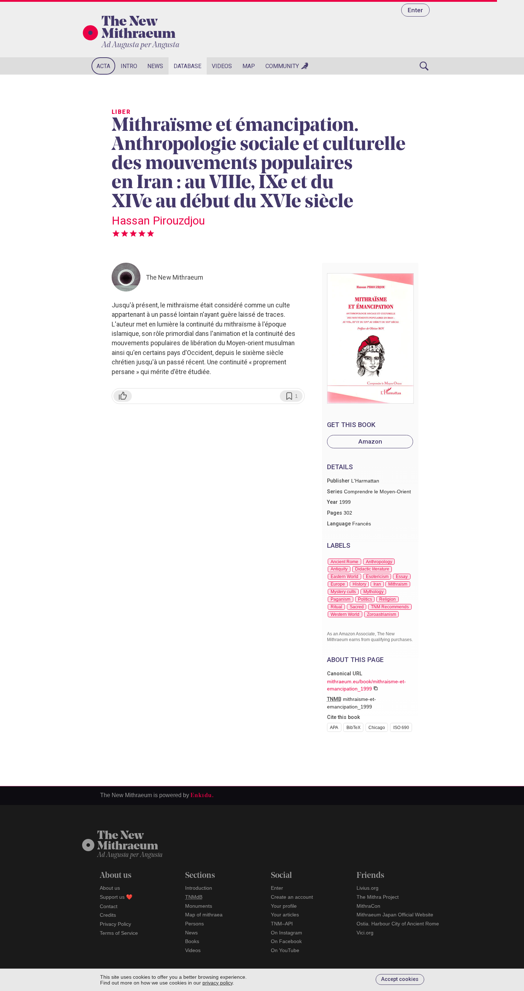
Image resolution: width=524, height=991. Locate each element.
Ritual (336, 607)
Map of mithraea (204, 914)
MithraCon (368, 906)
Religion (387, 599)
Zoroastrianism (381, 614)
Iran (377, 584)
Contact (108, 906)
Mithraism (397, 584)
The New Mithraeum (138, 28)
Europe (338, 584)
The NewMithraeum (127, 841)
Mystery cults (343, 592)
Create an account (292, 897)
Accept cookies (399, 979)
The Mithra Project (378, 897)
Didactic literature (372, 569)
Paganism (340, 599)
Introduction (198, 888)
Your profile (284, 906)
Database (187, 66)
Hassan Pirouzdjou (158, 220)
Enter (415, 10)
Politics (365, 599)
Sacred (357, 607)
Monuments (198, 906)
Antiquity (339, 569)
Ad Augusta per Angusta (140, 45)
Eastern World (344, 576)
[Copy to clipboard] (375, 688)
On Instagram (286, 933)
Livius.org (368, 888)
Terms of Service (119, 933)
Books (192, 941)
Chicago (376, 727)
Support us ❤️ (116, 897)
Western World (345, 614)
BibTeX (353, 727)
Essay (402, 576)
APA (334, 727)
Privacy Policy (115, 924)
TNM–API (282, 923)
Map (248, 66)
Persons (194, 923)
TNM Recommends (390, 607)
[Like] (122, 396)
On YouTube (285, 950)
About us (110, 888)
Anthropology (379, 562)
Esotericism (377, 576)
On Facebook (286, 941)
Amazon (370, 441)
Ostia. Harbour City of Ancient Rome (398, 923)
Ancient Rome (344, 562)
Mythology (373, 592)
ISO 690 (401, 727)
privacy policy (217, 983)
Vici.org (365, 933)
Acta (103, 66)
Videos (222, 66)
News (155, 66)
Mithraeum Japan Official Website (395, 914)
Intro (129, 66)
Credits (108, 915)
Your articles (285, 914)
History (359, 584)
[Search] (424, 66)
